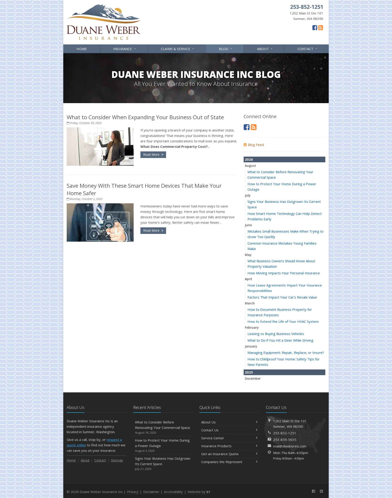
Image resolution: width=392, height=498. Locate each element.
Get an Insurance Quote (220, 454)
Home (81, 48)
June (248, 225)
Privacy (132, 491)
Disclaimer (151, 491)
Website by (199, 491)
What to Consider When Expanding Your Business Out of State (145, 117)
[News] (320, 27)
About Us (208, 422)
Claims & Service (178, 48)
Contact (307, 48)
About (265, 48)
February (252, 327)
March (250, 303)
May (248, 255)
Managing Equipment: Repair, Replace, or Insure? (285, 352)
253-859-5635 (284, 439)
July (248, 195)
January (251, 346)
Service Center (212, 438)
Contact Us (209, 430)
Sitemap (117, 460)
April (248, 279)
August (250, 165)
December (253, 378)
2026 (249, 159)
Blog (226, 48)
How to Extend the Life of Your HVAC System (283, 321)
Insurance (125, 48)
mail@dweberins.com (289, 446)
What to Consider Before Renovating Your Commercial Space (162, 427)
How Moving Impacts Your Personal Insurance (283, 273)
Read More (151, 154)
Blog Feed (256, 144)
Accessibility (173, 491)
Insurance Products (216, 446)
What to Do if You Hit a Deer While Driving (280, 340)
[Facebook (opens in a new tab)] (314, 27)
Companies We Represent (221, 461)
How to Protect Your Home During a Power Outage (162, 445)
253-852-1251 (284, 433)
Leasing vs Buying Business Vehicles (275, 333)
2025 (249, 372)
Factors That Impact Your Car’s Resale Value (282, 297)
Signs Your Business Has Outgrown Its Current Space (162, 463)
